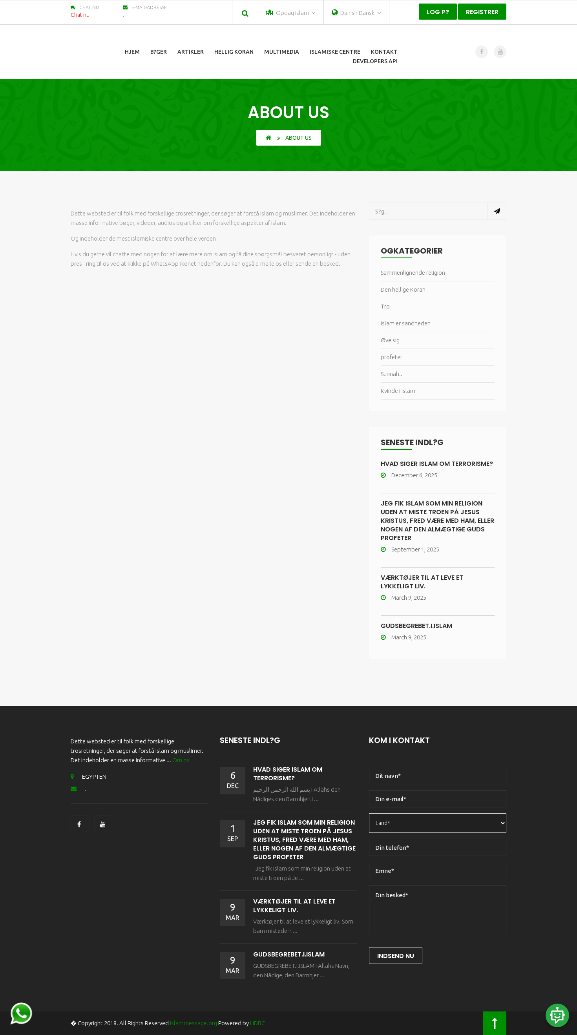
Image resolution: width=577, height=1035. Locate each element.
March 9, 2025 (408, 597)
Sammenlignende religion (413, 272)
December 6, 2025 (414, 475)
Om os (181, 760)
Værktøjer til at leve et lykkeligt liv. (422, 582)
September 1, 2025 (415, 549)
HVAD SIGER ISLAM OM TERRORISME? (437, 463)
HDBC (257, 1023)
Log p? (438, 11)
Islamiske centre (335, 52)
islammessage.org (193, 1023)
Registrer (482, 11)
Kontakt (384, 52)
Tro (385, 306)
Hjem (132, 52)
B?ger (158, 52)
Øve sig (390, 340)
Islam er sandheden (406, 323)
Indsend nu (395, 955)
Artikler (190, 52)
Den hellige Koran (403, 289)
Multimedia (281, 52)
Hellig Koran (234, 52)
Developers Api (375, 61)
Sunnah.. (391, 374)
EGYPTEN (94, 776)
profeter (391, 357)
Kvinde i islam (398, 390)
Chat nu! (81, 15)
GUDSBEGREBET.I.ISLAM (416, 625)
